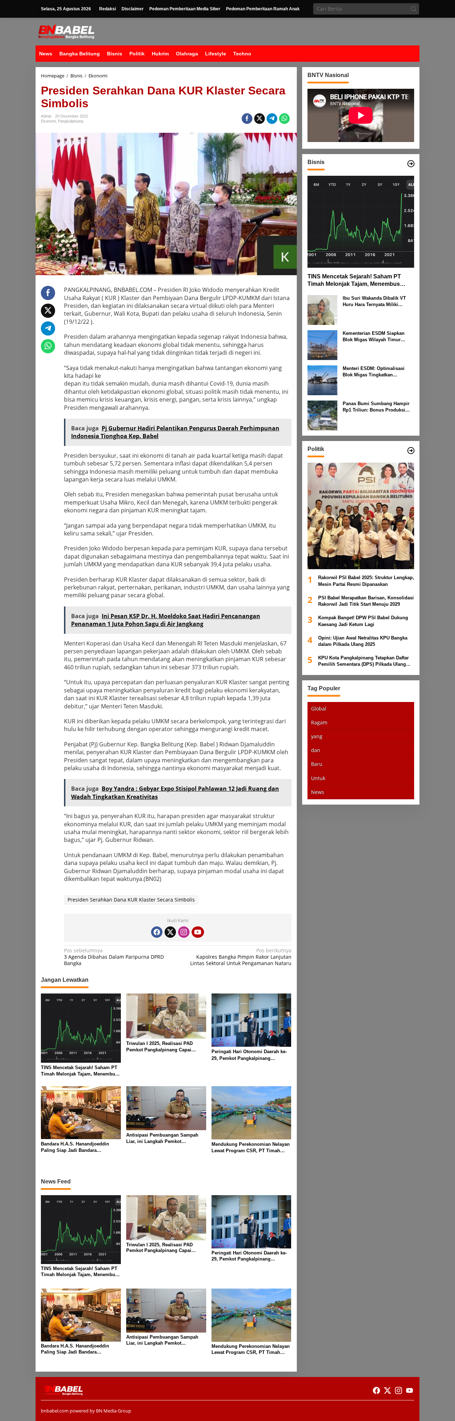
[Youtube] (198, 932)
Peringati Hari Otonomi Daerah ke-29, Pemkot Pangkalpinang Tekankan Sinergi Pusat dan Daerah (251, 1055)
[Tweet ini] (259, 118)
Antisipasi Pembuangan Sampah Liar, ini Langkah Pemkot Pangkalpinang (162, 1138)
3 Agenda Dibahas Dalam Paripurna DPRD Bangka (114, 957)
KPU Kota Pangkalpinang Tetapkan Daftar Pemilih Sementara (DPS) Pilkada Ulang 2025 (363, 661)
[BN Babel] (66, 31)
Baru (316, 764)
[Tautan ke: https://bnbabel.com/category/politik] (411, 450)
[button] (413, 9)
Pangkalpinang (70, 121)
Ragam (319, 722)
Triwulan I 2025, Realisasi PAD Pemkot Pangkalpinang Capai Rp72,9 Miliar (159, 1047)
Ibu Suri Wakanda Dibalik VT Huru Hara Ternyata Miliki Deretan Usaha (374, 301)
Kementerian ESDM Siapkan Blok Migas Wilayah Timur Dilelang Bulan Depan (374, 337)
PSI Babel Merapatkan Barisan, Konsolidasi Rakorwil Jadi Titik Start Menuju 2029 (366, 601)
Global (318, 708)
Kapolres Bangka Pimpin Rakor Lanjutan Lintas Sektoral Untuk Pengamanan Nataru (240, 957)
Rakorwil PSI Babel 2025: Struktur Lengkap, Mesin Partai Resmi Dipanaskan (366, 581)
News (317, 792)
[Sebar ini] (247, 118)
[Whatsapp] (284, 118)
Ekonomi (48, 121)
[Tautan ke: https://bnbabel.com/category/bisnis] (411, 163)
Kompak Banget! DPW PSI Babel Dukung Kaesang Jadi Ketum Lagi (363, 621)
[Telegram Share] (272, 118)
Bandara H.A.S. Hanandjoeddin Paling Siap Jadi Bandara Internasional (75, 1147)
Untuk (318, 778)
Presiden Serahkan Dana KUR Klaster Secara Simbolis (131, 899)
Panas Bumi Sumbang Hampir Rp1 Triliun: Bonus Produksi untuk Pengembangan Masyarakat (376, 407)
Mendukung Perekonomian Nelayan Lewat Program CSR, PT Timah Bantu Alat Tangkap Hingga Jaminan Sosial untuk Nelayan (251, 1148)
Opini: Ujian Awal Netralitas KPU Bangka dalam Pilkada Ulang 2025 (362, 641)
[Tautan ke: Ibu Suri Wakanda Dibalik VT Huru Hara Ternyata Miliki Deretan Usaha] (322, 309)
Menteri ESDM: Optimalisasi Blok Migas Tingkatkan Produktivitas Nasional (374, 372)
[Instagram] (183, 932)
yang (316, 736)
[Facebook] (156, 932)
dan (315, 750)
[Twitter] (170, 932)
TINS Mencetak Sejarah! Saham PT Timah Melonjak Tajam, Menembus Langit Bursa (79, 1071)
